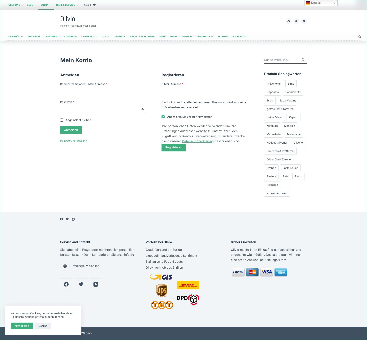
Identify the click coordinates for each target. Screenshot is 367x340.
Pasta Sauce (290, 167)
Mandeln (289, 125)
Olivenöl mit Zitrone (279, 159)
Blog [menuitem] (30, 4)
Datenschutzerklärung (198, 141)
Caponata (273, 92)
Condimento (292, 92)
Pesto (298, 176)
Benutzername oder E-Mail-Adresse (84, 84)
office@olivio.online (86, 266)
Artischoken (274, 83)
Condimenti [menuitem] (52, 36)
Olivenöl (298, 142)
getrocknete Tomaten (280, 108)
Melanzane (294, 134)
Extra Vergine (288, 100)
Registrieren (173, 147)
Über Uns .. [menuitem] (15, 4)
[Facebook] (288, 21)
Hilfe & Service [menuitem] (65, 4)
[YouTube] (304, 21)
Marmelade (274, 134)
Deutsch (316, 2)
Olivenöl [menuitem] (14, 36)
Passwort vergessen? (73, 140)
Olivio (67, 19)
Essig (270, 100)
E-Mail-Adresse (173, 84)
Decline (43, 325)
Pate (285, 176)
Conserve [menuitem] (70, 36)
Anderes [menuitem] (187, 36)
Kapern (293, 117)
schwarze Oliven (277, 193)
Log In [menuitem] (45, 4)
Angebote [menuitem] (203, 36)
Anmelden (71, 130)
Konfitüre (272, 125)
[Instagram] (73, 219)
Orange (271, 167)
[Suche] (303, 60)
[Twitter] (296, 21)
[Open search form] (359, 36)
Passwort (67, 102)
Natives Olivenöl (277, 142)
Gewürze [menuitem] (119, 36)
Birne (291, 83)
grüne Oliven (275, 117)
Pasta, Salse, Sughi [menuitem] (142, 36)
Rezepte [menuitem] (223, 36)
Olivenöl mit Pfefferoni (280, 151)
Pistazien (272, 184)
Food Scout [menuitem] (240, 36)
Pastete (271, 176)
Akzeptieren (22, 325)
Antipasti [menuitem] (34, 36)
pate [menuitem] (163, 36)
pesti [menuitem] (173, 36)
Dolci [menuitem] (105, 36)
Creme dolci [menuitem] (89, 36)
